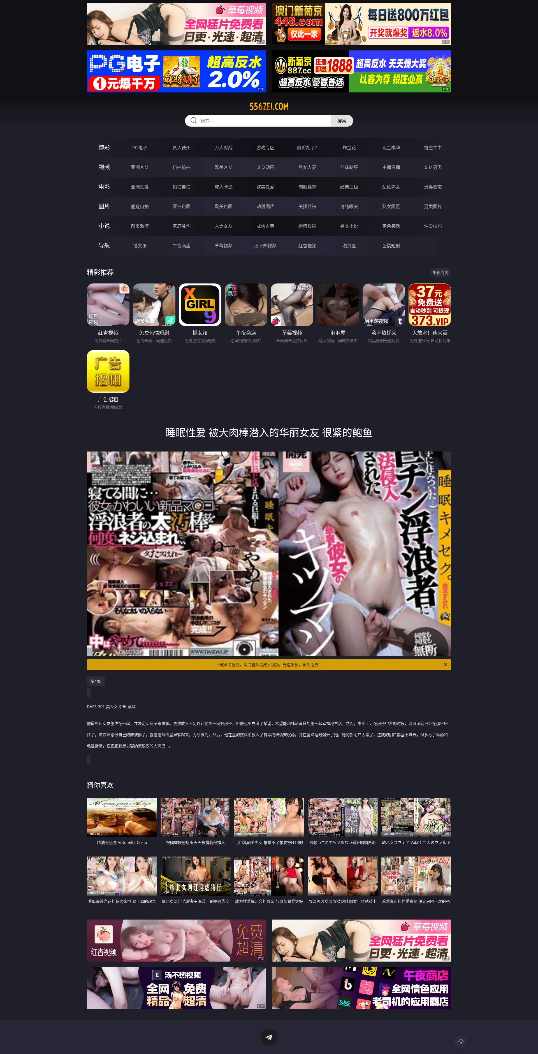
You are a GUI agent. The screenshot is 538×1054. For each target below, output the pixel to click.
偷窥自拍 (140, 206)
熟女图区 (391, 206)
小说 (104, 226)
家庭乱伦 (182, 226)
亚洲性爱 (140, 187)
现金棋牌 (391, 148)
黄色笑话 (391, 226)
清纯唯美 (349, 206)
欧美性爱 (265, 187)
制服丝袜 (307, 187)
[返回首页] (460, 1041)
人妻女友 (224, 226)
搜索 (341, 121)
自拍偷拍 (182, 167)
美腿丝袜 (307, 206)
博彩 (104, 147)
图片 (104, 206)
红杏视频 (307, 246)
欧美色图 (224, 206)
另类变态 (433, 187)
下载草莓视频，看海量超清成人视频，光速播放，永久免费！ (269, 664)
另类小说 (349, 226)
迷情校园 (307, 226)
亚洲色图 (182, 206)
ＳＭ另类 (433, 167)
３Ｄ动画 (265, 167)
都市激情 (140, 226)
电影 (104, 186)
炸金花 (349, 148)
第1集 (96, 681)
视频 (104, 167)
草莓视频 (224, 246)
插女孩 (140, 246)
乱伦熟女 (391, 187)
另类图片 (433, 206)
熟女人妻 (307, 167)
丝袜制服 (349, 167)
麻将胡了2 (307, 148)
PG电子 (139, 148)
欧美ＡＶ (224, 167)
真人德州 (182, 148)
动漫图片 (265, 206)
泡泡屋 (349, 246)
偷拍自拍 (182, 187)
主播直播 (391, 167)
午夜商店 (182, 246)
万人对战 (224, 148)
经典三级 (349, 187)
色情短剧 (391, 246)
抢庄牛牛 (433, 148)
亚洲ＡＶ (140, 167)
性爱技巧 (433, 226)
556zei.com (269, 106)
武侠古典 (265, 226)
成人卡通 (224, 187)
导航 (104, 245)
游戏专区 (265, 148)
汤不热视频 (265, 246)
